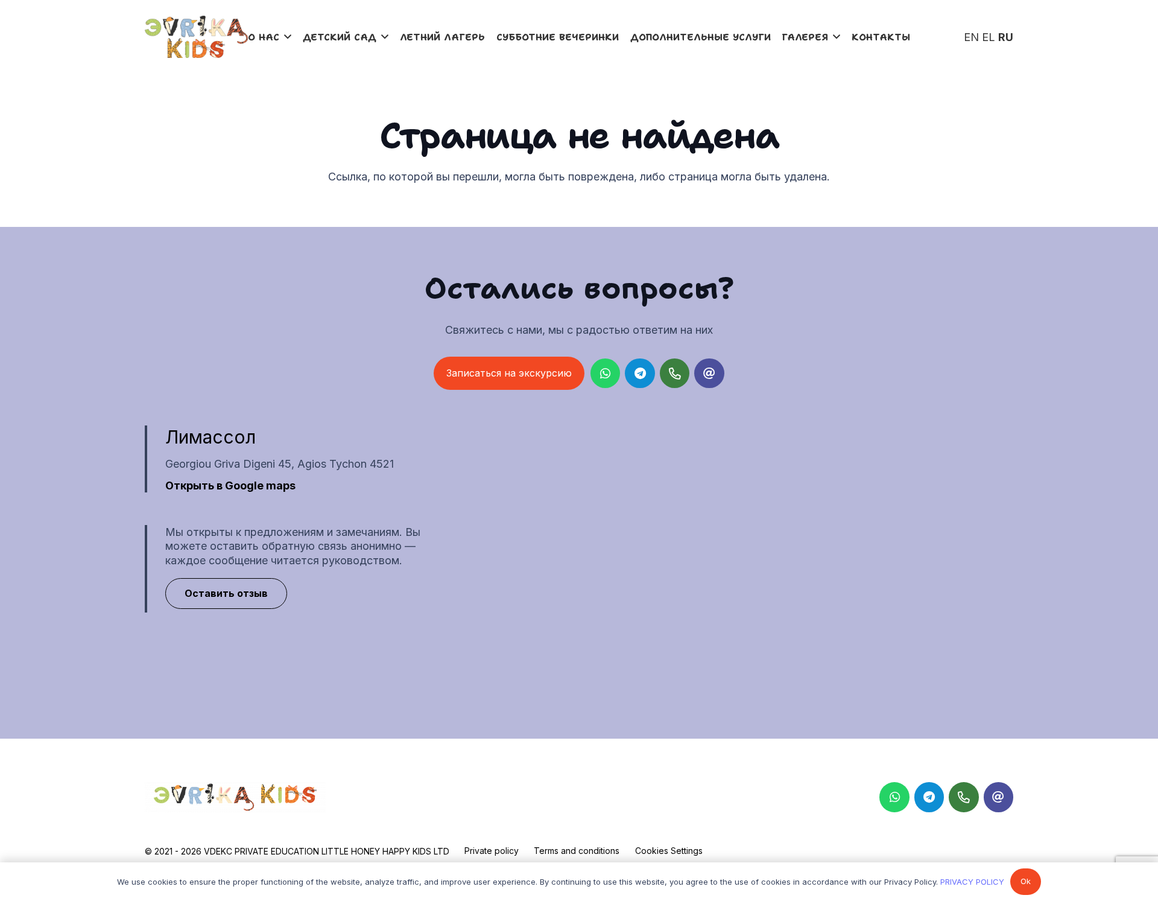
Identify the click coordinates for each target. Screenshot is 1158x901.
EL (988, 37)
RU (1005, 37)
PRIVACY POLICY (972, 882)
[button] (287, 36)
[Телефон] (675, 373)
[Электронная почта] (709, 373)
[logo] (196, 37)
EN (971, 37)
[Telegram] (640, 373)
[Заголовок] (999, 797)
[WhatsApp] (605, 373)
